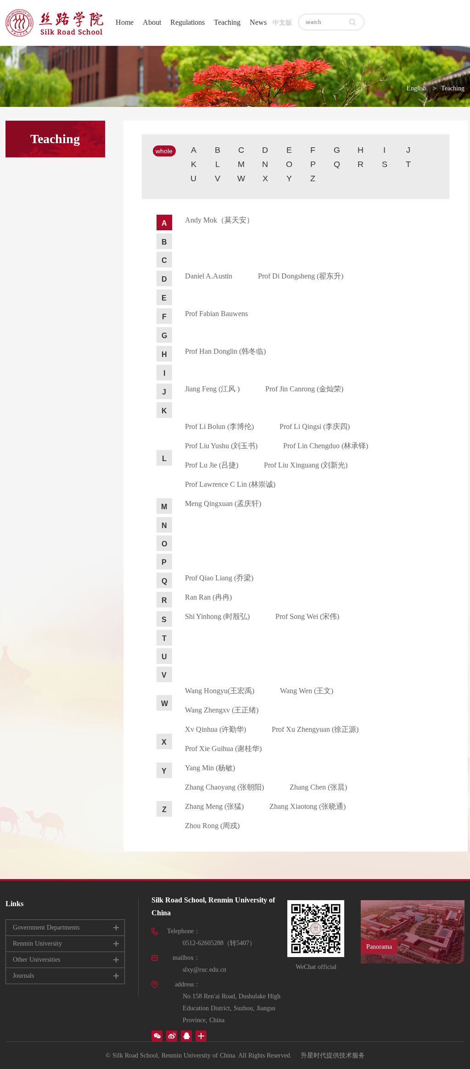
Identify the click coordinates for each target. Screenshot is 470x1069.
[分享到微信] (156, 1035)
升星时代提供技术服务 (333, 1055)
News (258, 22)
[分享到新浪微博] (171, 1035)
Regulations (187, 22)
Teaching (227, 22)
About (152, 22)
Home (125, 22)
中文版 (282, 22)
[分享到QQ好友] (186, 1035)
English (416, 88)
